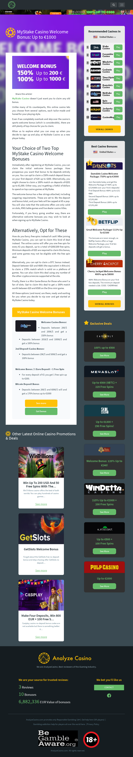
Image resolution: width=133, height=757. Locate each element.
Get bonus (41, 411)
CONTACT (109, 687)
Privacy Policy (93, 724)
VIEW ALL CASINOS (104, 129)
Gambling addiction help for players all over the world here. (60, 724)
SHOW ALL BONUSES (104, 304)
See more (41, 403)
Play (118, 47)
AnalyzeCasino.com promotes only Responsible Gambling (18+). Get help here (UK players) (66, 719)
